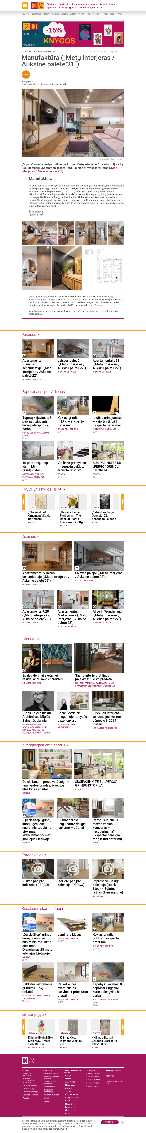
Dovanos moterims (94, 1080)
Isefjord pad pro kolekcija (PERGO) (71, 883)
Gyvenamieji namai (105, 683)
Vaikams (82, 14)
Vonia (95, 843)
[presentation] (23, 502)
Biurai (46, 1101)
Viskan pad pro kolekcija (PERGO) (35, 883)
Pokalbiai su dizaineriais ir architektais (95, 686)
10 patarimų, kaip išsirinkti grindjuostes (35, 466)
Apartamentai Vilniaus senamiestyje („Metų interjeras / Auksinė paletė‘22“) (37, 368)
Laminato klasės (70, 935)
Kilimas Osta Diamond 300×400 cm (71, 1041)
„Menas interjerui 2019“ (91, 7)
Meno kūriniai (70, 1104)
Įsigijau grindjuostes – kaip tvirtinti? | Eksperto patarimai (107, 421)
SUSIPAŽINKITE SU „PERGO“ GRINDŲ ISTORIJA (107, 466)
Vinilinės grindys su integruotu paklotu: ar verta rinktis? (72, 466)
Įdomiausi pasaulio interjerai (51, 1078)
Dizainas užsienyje (30, 1095)
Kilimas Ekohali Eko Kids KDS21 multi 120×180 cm (40, 1041)
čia (40, 313)
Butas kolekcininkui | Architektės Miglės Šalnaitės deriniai (37, 717)
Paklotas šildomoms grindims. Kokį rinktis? (37, 988)
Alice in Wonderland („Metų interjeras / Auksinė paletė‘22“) (107, 615)
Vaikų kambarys (71, 1098)
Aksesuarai (98, 429)
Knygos (32, 522)
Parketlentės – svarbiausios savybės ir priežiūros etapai (73, 990)
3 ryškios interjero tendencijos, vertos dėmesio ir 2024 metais (107, 718)
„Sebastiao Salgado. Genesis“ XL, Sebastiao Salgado (105, 516)
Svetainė (68, 1088)
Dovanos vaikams (93, 1086)
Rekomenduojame (51, 14)
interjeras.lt (27, 81)
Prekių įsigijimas (67, 7)
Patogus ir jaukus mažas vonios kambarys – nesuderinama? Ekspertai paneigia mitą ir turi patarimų (107, 829)
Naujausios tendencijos (105, 728)
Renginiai (27, 1098)
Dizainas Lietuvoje (44, 51)
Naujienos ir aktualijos (28, 1074)
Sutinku (109, 1122)
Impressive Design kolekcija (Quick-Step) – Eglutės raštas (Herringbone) (108, 886)
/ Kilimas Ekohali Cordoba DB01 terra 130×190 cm (104, 1041)
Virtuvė (68, 1091)
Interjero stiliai (49, 1087)
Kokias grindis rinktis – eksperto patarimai (71, 421)
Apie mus (51, 7)
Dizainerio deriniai (31, 683)
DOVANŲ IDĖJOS (91, 1071)
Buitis (25, 433)
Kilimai (31, 1048)
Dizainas (51, 4)
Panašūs (29, 334)
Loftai (46, 1098)
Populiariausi (36, 14)
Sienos (25, 436)
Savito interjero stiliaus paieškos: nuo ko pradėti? (93, 677)
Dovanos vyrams (93, 1083)
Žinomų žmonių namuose (50, 1082)
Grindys (74, 429)
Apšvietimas (70, 1082)
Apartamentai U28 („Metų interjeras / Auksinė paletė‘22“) (107, 364)
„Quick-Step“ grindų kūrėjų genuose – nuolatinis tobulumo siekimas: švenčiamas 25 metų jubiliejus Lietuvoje (37, 829)
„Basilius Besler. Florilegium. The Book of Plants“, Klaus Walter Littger (72, 517)
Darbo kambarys (71, 1094)
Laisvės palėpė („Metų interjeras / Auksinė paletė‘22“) (72, 364)
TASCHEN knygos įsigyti (42, 489)
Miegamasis (63, 727)
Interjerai (63, 4)
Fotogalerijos (96, 14)
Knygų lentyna (70, 1107)
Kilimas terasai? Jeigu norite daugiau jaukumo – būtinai (72, 824)
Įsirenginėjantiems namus (84, 4)
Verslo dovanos (92, 1077)
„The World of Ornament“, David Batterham (39, 516)
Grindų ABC (63, 429)
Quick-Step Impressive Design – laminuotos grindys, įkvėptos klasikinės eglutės (45, 785)
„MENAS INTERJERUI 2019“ (114, 1083)
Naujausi (25, 14)
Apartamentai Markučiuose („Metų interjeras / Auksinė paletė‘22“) (72, 617)
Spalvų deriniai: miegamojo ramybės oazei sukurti (72, 717)
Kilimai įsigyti (33, 1014)
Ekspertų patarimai (68, 14)
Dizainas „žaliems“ (30, 1085)
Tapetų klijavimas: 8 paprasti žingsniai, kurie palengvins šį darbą (37, 423)
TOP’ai (119, 14)
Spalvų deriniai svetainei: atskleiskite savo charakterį (42, 677)
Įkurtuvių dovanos (108, 4)
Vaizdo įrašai (109, 14)
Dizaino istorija (29, 1089)
